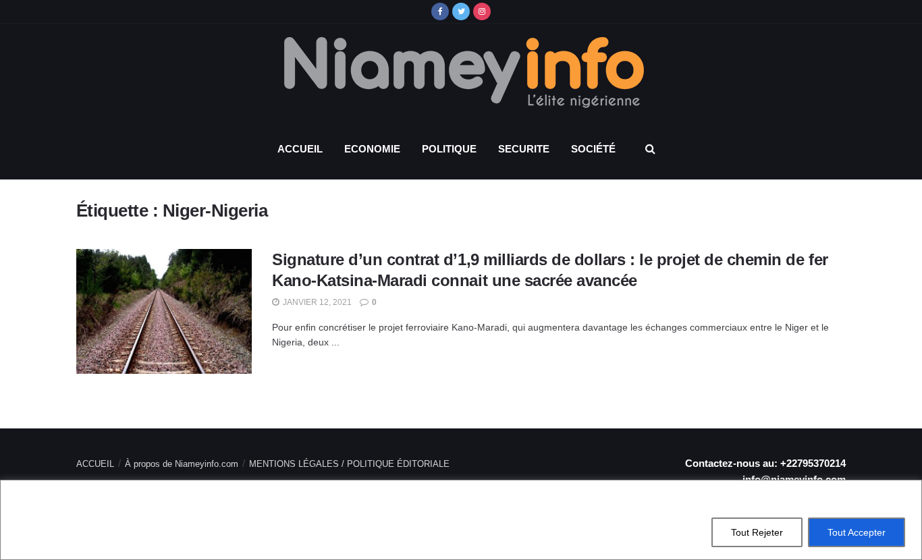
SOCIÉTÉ (593, 149)
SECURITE (523, 149)
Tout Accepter (857, 532)
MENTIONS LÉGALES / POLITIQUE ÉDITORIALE (349, 464)
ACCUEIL (300, 149)
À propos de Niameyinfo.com (181, 464)
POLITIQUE (449, 149)
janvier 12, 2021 (316, 302)
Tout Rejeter (757, 532)
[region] (461, 520)
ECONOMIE (372, 149)
